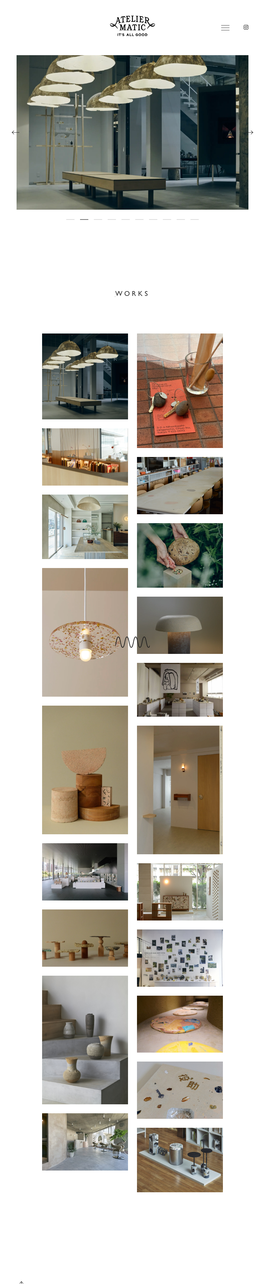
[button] (70, 219)
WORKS (132, 293)
